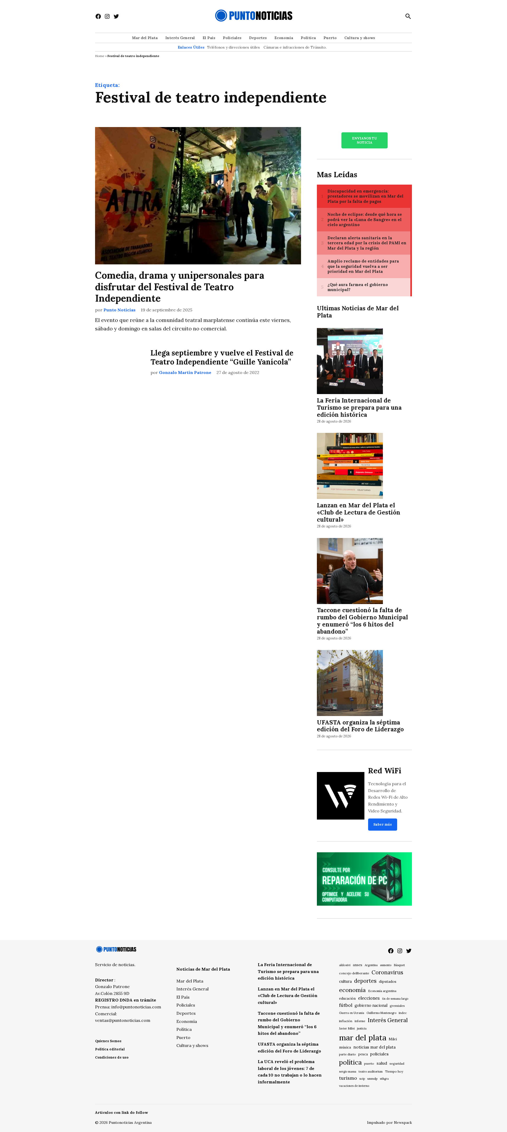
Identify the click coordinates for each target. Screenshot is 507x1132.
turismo (348, 1078)
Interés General (180, 37)
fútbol (345, 1005)
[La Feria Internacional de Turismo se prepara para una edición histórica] (350, 361)
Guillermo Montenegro (381, 1013)
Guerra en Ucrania (351, 1013)
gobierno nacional (371, 1005)
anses (357, 965)
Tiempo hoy (394, 1071)
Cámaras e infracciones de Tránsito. (295, 47)
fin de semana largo (395, 998)
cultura (345, 981)
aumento (385, 965)
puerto (369, 1063)
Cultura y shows (359, 37)
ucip (362, 1078)
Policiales (232, 37)
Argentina (371, 965)
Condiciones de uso (112, 1057)
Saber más (382, 824)
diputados (387, 981)
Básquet (399, 965)
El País (209, 37)
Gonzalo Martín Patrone (185, 372)
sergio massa (347, 1071)
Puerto (330, 37)
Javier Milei (347, 1028)
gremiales (397, 1006)
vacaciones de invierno (354, 1086)
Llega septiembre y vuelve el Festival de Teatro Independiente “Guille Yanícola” (222, 357)
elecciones (369, 998)
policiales (379, 1053)
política (350, 1062)
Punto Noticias (119, 309)
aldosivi (344, 965)
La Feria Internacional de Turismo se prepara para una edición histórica (359, 407)
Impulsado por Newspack (389, 1122)
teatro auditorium (371, 1071)
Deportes (258, 37)
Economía (283, 37)
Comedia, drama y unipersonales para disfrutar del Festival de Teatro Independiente (179, 286)
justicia (362, 1028)
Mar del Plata (145, 37)
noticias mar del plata (374, 1047)
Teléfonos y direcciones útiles (233, 47)
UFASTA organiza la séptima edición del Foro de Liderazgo (360, 725)
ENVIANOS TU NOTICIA (364, 140)
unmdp (372, 1078)
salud (382, 1063)
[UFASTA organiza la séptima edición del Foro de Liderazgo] (350, 683)
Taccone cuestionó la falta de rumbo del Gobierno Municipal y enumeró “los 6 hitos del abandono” (362, 620)
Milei (393, 1039)
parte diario (347, 1054)
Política (308, 37)
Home (99, 56)
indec (403, 1013)
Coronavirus (387, 972)
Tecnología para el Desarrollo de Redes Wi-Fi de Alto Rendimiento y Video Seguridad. (388, 797)
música (345, 1047)
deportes (365, 980)
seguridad (396, 1063)
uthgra (384, 1078)
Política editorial (110, 1049)
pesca (363, 1054)
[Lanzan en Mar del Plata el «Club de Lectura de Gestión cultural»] (350, 466)
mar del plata (362, 1037)
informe (360, 1021)
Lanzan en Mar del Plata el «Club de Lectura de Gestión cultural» (358, 512)
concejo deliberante (354, 973)
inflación (345, 1021)
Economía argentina (382, 991)
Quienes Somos (108, 1041)
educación (347, 998)
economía (352, 990)
